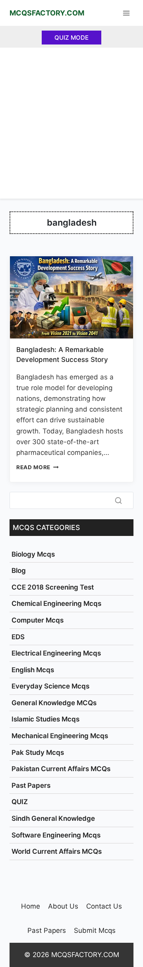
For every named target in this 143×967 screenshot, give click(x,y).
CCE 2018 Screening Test (53, 587)
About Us (63, 906)
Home (30, 906)
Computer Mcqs (38, 620)
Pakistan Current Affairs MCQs (61, 769)
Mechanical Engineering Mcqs (60, 736)
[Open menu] (126, 13)
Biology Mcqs (33, 554)
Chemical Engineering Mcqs (56, 603)
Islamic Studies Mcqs (45, 719)
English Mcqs (33, 670)
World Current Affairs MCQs (57, 851)
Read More (37, 467)
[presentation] (71, 297)
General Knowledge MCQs (54, 703)
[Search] (118, 500)
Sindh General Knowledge (53, 818)
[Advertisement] (71, 123)
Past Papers (31, 785)
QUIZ (20, 802)
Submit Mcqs (95, 930)
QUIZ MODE (71, 37)
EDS (18, 637)
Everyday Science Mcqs (50, 686)
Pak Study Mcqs (38, 752)
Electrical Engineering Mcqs (56, 653)
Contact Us (104, 906)
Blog (19, 570)
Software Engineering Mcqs (56, 835)
